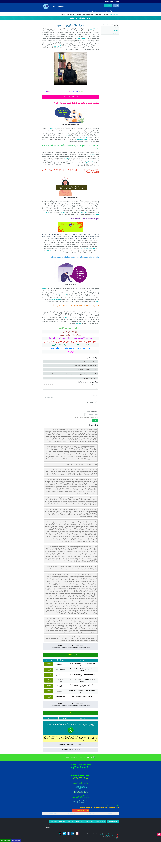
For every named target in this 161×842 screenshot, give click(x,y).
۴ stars (50, 385)
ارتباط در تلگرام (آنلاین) (16, 840)
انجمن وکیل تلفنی (114, 14)
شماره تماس (94, 395)
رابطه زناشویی (53, 128)
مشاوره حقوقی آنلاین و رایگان (71, 97)
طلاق (66, 318)
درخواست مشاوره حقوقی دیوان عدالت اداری (70, 345)
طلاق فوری (92, 29)
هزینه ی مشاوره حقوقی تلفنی (58, 821)
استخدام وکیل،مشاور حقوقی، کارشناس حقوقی (80, 821)
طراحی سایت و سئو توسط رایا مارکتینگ (106, 835)
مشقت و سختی (90, 154)
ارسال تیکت (114, 33)
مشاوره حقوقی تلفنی (90, 813)
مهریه (67, 136)
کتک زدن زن (67, 158)
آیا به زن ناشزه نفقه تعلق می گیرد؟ (89, 361)
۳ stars (48, 385)
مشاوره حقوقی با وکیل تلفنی (88, 14)
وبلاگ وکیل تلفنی (100, 821)
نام (97, 388)
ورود (115, 6)
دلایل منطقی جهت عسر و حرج (88, 248)
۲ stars (46, 385)
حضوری (97, 301)
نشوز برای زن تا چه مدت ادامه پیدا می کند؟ (87, 369)
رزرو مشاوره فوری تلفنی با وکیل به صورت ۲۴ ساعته (79, 757)
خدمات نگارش (98, 14)
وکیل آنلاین (62, 212)
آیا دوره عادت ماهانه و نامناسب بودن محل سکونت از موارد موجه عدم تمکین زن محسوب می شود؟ (75, 373)
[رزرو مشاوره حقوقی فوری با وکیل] (70, 227)
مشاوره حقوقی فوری (81, 139)
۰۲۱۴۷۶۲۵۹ (79, 768)
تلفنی (91, 162)
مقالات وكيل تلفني (70, 14)
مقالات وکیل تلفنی (112, 821)
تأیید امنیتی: (91, 411)
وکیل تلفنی (79, 14)
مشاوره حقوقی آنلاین (55, 299)
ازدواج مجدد (85, 138)
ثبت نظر (95, 421)
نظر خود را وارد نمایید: (92, 402)
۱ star (45, 385)
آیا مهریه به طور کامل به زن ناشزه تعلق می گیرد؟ (86, 365)
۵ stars (52, 385)
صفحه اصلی (106, 14)
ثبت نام (107, 6)
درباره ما (63, 14)
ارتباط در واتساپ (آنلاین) (5, 840)
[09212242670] (71, 730)
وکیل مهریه (49, 250)
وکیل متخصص (63, 294)
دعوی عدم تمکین (81, 38)
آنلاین (87, 162)
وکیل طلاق (84, 212)
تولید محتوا (112, 837)
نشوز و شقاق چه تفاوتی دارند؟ (90, 378)
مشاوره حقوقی (58, 46)
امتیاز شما (95, 385)
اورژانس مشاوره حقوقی (52, 813)
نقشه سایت (115, 839)
